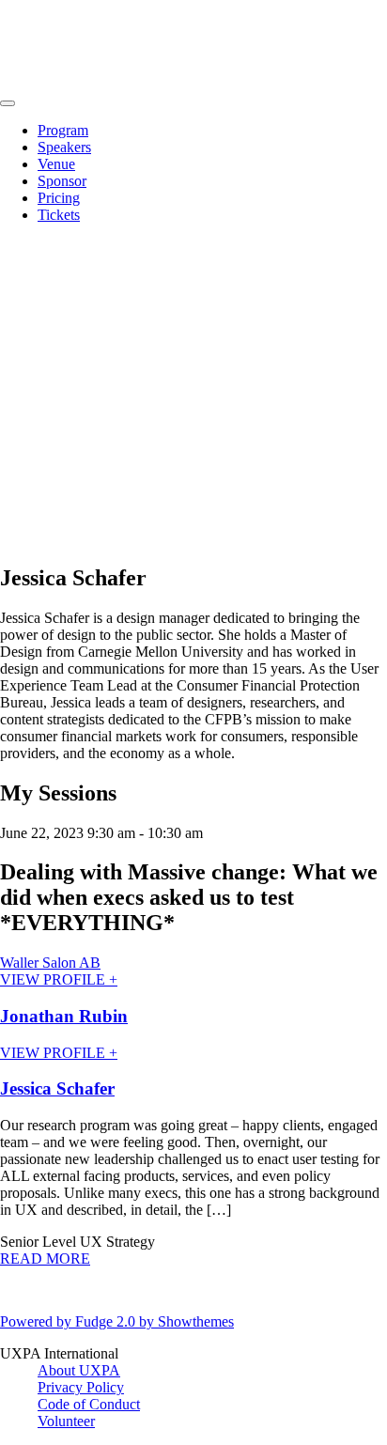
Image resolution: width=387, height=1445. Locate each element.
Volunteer (66, 1421)
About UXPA (79, 1370)
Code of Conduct (89, 1404)
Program (63, 130)
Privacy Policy (81, 1387)
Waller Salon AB (50, 963)
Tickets (59, 215)
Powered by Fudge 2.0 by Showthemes (117, 1321)
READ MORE (45, 1258)
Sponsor (62, 181)
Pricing (59, 198)
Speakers (64, 147)
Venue (56, 164)
